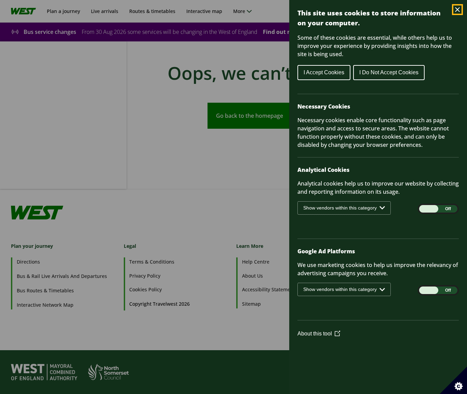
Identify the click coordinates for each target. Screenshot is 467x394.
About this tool (318, 333)
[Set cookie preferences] (453, 380)
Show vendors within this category (340, 208)
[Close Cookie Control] (457, 9)
